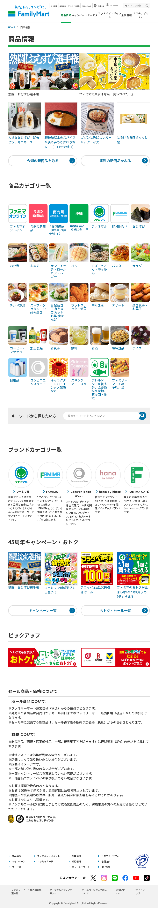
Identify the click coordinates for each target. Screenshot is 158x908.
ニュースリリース (80, 867)
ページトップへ (144, 894)
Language (113, 5)
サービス (93, 15)
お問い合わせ (87, 6)
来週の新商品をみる (115, 160)
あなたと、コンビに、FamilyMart (28, 11)
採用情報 (62, 6)
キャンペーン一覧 (43, 610)
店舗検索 (101, 6)
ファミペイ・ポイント (109, 15)
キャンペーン (79, 15)
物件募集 (54, 6)
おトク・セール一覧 (115, 610)
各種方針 (105, 861)
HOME (11, 27)
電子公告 (105, 867)
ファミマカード (45, 861)
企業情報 (126, 15)
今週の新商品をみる (42, 160)
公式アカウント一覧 (73, 878)
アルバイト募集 (74, 6)
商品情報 (16, 856)
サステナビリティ (141, 15)
